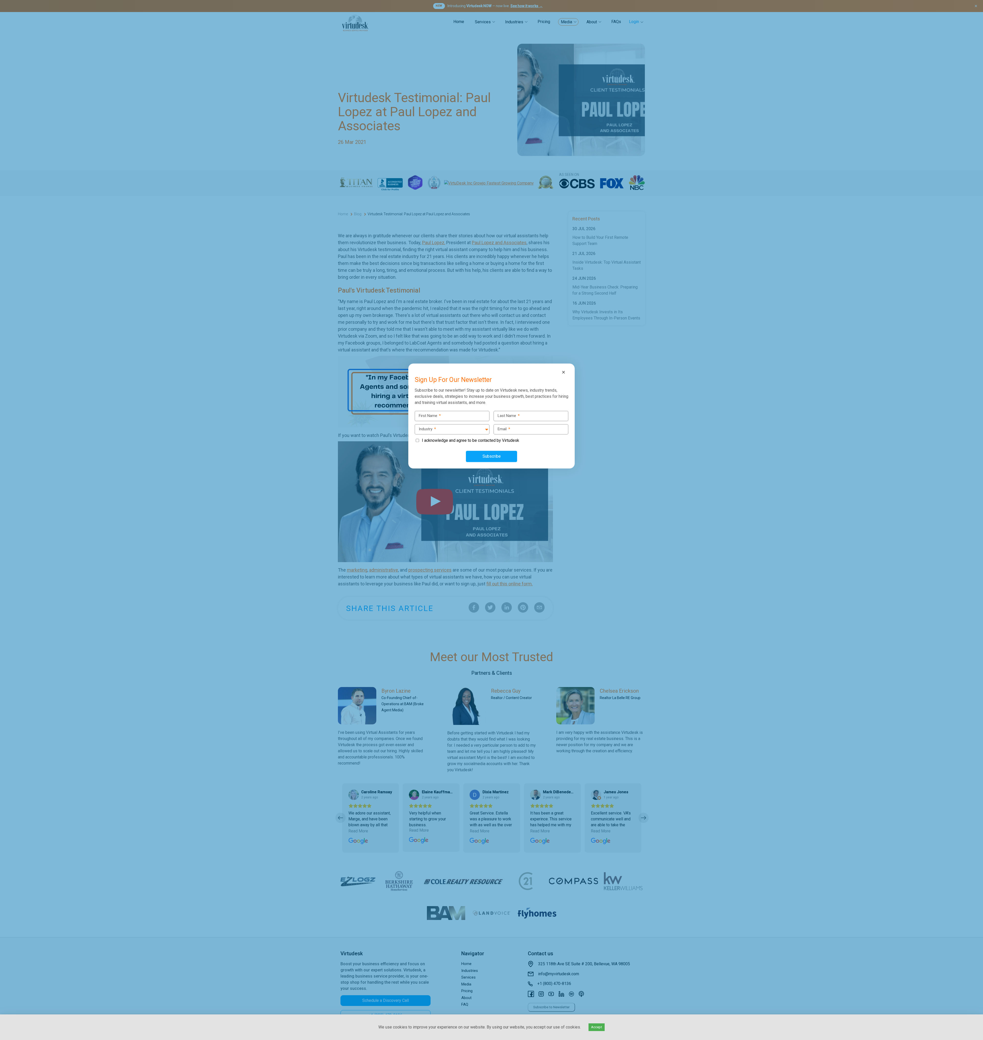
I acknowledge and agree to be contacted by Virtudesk (470, 440)
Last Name (509, 416)
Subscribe (492, 456)
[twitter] (5, 509)
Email (504, 429)
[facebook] (5, 498)
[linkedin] (5, 520)
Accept (596, 1027)
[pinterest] (5, 531)
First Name (430, 416)
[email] (5, 541)
